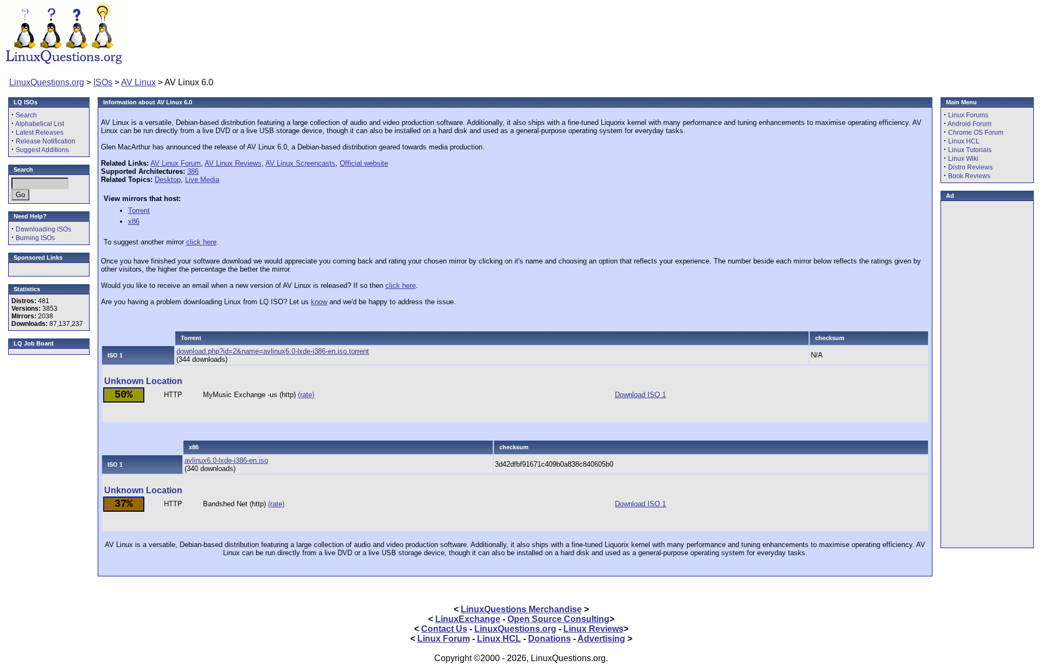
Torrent (139, 210)
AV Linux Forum (175, 163)
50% (123, 395)
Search (26, 115)
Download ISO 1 (640, 395)
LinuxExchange (467, 619)
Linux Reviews (593, 628)
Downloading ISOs (43, 229)
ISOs (102, 82)
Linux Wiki (963, 158)
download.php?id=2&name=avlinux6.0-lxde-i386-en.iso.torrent (272, 351)
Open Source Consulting (558, 619)
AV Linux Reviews (233, 163)
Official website (364, 163)
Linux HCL (964, 141)
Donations (549, 638)
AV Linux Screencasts (300, 163)
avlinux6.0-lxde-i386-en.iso (226, 460)
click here (201, 242)
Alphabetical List (39, 124)
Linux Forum (443, 638)
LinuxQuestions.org (46, 82)
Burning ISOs (35, 238)
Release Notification (45, 141)
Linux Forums (968, 115)
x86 (133, 221)
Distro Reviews (970, 167)
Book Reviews (969, 176)
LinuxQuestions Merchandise (521, 609)
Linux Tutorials (970, 150)
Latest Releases (39, 132)
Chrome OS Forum (975, 132)
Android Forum (970, 124)
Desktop (168, 179)
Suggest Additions (42, 150)
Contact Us (444, 628)
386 (193, 171)
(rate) (306, 395)
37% (123, 504)
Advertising (601, 638)
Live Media (202, 179)
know (319, 302)
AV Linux (138, 82)
